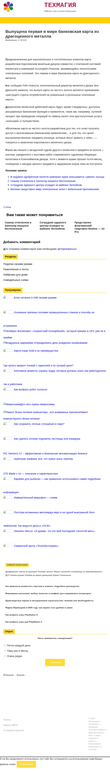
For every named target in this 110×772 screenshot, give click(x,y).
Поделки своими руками (17, 264)
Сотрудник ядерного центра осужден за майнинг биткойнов (46, 185)
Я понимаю (26, 764)
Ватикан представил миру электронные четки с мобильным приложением (54, 189)
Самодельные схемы (16, 280)
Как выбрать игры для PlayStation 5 (23, 622)
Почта (6, 719)
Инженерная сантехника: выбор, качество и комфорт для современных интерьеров (48, 593)
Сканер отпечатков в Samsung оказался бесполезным (42, 181)
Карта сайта (10, 725)
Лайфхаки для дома (15, 274)
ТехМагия (60, 5)
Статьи (7, 207)
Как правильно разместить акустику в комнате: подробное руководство (42, 586)
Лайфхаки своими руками (17, 565)
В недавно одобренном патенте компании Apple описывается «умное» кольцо (57, 176)
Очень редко (14, 656)
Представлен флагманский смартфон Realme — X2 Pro (89, 227)
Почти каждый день (19, 645)
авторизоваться (66, 249)
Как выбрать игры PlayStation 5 (21, 615)
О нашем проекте (13, 730)
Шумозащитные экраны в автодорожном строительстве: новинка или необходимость (49, 600)
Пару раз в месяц (17, 650)
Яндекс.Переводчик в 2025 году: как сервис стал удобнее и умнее (39, 607)
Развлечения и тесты (16, 269)
